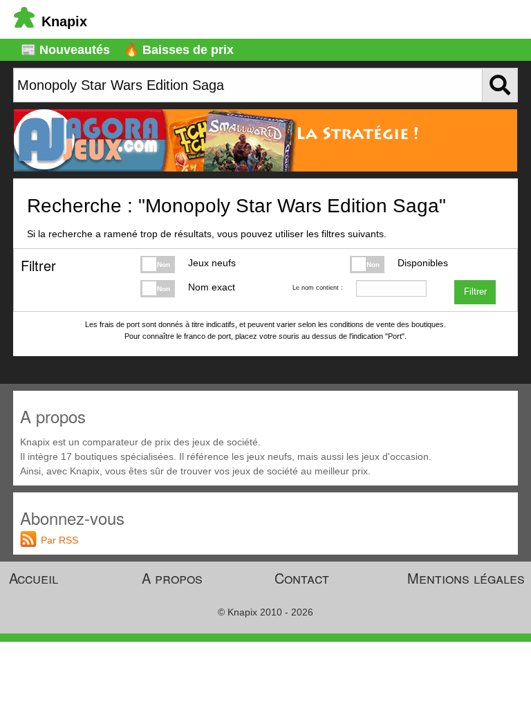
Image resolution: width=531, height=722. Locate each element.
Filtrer (475, 292)
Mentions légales (466, 578)
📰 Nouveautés (65, 50)
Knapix (64, 21)
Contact (301, 578)
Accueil (33, 578)
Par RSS (59, 540)
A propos (172, 578)
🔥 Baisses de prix (179, 50)
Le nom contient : (317, 287)
